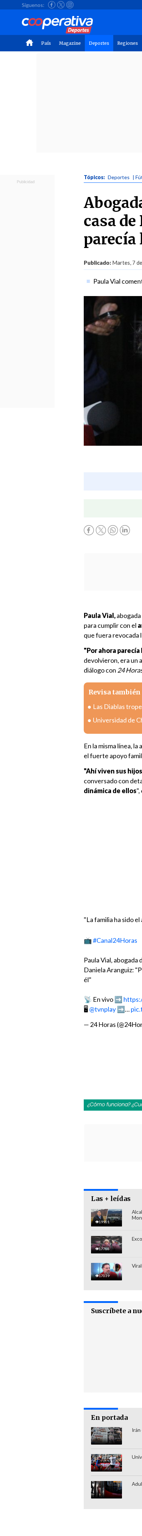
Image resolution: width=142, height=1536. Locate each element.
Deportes (99, 43)
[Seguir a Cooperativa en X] (60, 4)
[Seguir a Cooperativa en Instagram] (70, 4)
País (46, 43)
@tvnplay (102, 1009)
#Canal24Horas (115, 940)
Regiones (127, 43)
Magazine (70, 43)
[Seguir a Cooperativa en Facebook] (51, 4)
